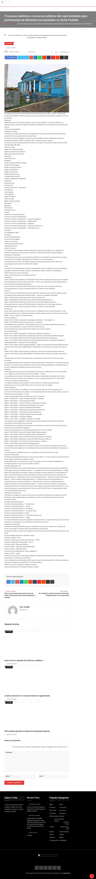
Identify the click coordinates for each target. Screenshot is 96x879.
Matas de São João (65, 828)
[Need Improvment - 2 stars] (6, 746)
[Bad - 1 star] (4, 746)
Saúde (61, 837)
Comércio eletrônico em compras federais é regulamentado (27, 696)
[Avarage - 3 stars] (7, 746)
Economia (13, 23)
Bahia (51, 804)
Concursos (62, 807)
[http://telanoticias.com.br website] (21, 52)
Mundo (52, 832)
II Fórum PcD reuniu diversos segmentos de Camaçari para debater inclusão (36, 809)
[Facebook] (8, 582)
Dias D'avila (53, 810)
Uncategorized (54, 840)
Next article (64, 591)
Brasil (61, 804)
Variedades (62, 840)
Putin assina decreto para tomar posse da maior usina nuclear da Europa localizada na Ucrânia (19, 595)
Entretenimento (54, 816)
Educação (53, 813)
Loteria (52, 827)
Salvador (52, 837)
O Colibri (29, 835)
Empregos (62, 813)
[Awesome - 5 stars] (10, 746)
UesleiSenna (66, 873)
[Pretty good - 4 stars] (9, 746)
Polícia (52, 834)
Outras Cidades (64, 832)
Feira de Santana (56, 820)
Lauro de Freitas (66, 823)
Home (7, 23)
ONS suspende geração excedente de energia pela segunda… (27, 731)
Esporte (61, 816)
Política (61, 834)
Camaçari (52, 807)
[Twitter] (13, 582)
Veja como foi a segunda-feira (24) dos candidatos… (24, 660)
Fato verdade (25, 607)
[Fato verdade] (23, 52)
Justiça (61, 819)
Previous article (10, 591)
